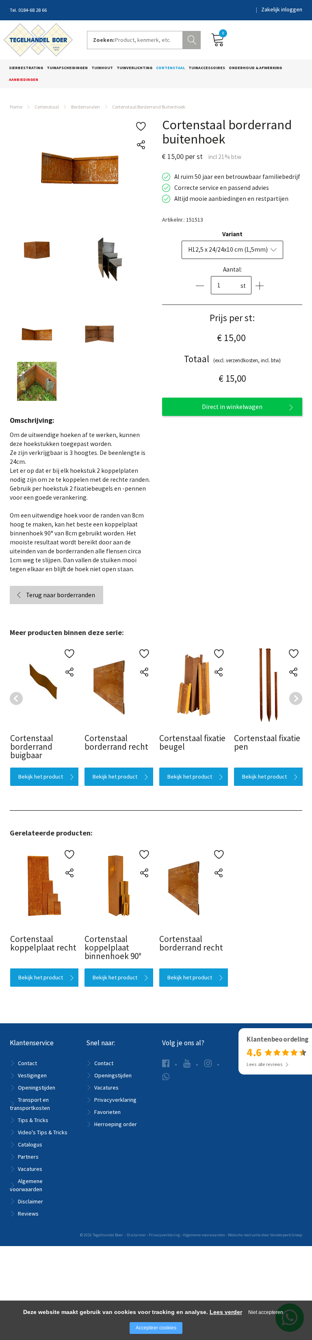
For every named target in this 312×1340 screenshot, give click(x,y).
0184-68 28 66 (32, 10)
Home (16, 107)
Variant (232, 234)
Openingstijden (36, 1087)
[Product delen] (141, 145)
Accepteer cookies (156, 1328)
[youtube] (187, 1063)
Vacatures (30, 1168)
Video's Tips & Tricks (42, 1132)
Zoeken (192, 39)
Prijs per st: (232, 318)
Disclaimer (30, 1201)
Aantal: (232, 269)
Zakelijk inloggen (281, 9)
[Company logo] (38, 39)
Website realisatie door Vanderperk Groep (265, 1235)
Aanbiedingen (23, 79)
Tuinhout (102, 67)
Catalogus (30, 1144)
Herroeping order (115, 1124)
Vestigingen (32, 1075)
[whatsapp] (165, 1076)
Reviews (28, 1213)
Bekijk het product (40, 776)
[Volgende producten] (295, 698)
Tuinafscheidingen (67, 67)
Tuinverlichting (134, 67)
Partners (28, 1156)
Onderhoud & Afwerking (255, 67)
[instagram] (208, 1063)
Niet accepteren (265, 1312)
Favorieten (107, 1112)
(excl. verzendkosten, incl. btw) (232, 359)
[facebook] (165, 1063)
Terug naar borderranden (60, 595)
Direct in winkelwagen (232, 407)
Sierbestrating (26, 67)
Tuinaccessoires (206, 67)
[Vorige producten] (16, 698)
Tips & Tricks (33, 1120)
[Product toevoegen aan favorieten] (141, 126)
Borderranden (85, 107)
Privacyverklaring (115, 1099)
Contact (27, 1063)
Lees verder (226, 1312)
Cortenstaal (170, 67)
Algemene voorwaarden (204, 1235)
